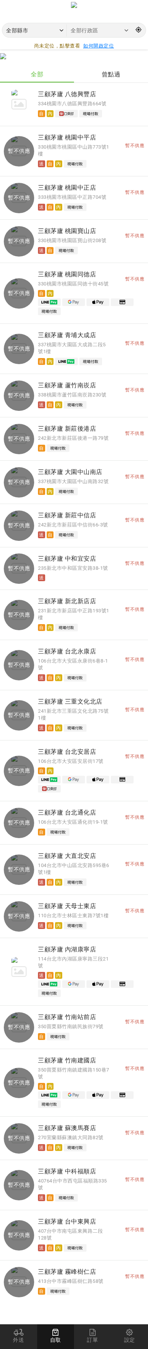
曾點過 (111, 74)
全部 (37, 74)
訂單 (92, 1340)
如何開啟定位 (98, 46)
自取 (55, 1340)
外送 (18, 1340)
